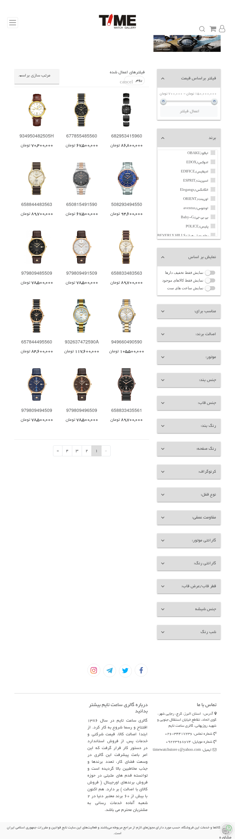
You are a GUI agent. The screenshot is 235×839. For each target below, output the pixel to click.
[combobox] (37, 78)
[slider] (163, 101)
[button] (188, 78)
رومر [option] (133, 81)
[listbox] (104, 80)
